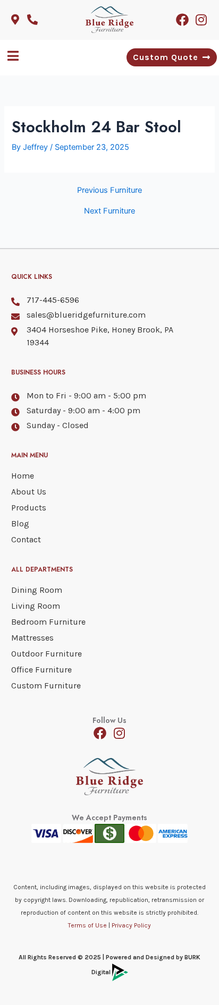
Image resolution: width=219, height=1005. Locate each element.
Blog (20, 523)
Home (22, 476)
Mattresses (32, 638)
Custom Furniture (46, 685)
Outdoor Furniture (46, 654)
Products (28, 507)
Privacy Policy (131, 925)
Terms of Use (87, 925)
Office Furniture (41, 670)
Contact (26, 539)
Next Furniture (109, 211)
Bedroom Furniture (48, 622)
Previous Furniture (109, 190)
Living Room (35, 606)
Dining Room (36, 590)
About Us (28, 492)
